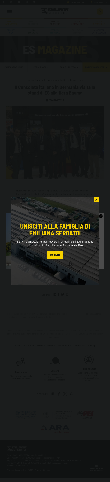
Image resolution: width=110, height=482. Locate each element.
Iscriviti (55, 255)
